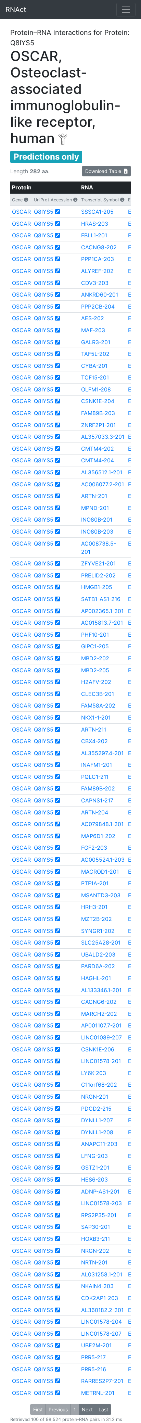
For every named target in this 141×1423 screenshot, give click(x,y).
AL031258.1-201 (101, 1274)
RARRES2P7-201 (102, 1380)
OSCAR (21, 211)
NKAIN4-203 (97, 1286)
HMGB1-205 (96, 587)
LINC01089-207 (101, 1037)
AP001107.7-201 (101, 1025)
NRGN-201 (94, 1096)
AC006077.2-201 (102, 484)
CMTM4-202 (97, 448)
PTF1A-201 (94, 883)
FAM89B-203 (98, 413)
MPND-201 (95, 507)
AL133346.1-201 (101, 990)
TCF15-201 (95, 377)
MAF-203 (93, 330)
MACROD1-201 (100, 871)
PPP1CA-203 (97, 258)
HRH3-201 (94, 906)
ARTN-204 (94, 812)
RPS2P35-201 (98, 1215)
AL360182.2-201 (102, 1310)
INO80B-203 (97, 531)
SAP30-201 (95, 1226)
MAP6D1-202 (98, 836)
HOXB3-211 (95, 1238)
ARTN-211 (93, 729)
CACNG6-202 (99, 1001)
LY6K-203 (93, 1073)
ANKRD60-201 (99, 294)
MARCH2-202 (99, 1013)
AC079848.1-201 (102, 824)
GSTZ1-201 (95, 1167)
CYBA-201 (94, 365)
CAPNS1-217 (97, 800)
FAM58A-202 (98, 705)
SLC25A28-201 (100, 942)
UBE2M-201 (96, 1345)
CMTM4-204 (97, 460)
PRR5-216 (93, 1369)
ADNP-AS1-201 (100, 1191)
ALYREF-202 (97, 270)
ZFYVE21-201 (98, 563)
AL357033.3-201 (102, 436)
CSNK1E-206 (97, 1049)
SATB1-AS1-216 (100, 599)
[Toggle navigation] (126, 9)
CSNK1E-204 (97, 401)
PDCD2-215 (96, 1108)
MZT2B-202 (96, 918)
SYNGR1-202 (98, 930)
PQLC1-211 (94, 776)
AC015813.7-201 (102, 622)
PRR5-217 (93, 1357)
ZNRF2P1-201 (98, 425)
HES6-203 (94, 1179)
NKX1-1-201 (96, 717)
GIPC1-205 (95, 646)
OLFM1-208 (96, 389)
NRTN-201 (94, 1262)
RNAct (15, 9)
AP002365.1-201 (102, 611)
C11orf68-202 (99, 1084)
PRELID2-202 (98, 575)
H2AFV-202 (96, 681)
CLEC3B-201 (97, 693)
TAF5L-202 (95, 353)
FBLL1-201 (94, 235)
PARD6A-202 (98, 966)
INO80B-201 (96, 519)
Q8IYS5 (43, 211)
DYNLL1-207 (97, 1120)
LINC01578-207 (101, 1333)
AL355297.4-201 (102, 753)
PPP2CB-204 (98, 306)
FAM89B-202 (98, 788)
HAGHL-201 (96, 978)
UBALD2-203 (98, 954)
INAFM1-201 (96, 764)
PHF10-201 (95, 634)
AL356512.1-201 (101, 472)
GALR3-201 (95, 342)
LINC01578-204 (101, 1321)
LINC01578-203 (101, 1203)
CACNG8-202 (99, 247)
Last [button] (103, 1409)
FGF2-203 (94, 847)
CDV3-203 (94, 282)
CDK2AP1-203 (99, 1298)
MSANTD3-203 (100, 895)
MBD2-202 (95, 658)
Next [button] (87, 1409)
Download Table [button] (104, 171)
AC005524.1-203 (103, 859)
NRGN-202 (95, 1250)
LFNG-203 (94, 1155)
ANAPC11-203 (99, 1143)
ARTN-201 (94, 495)
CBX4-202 (94, 741)
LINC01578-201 (101, 1061)
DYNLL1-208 (97, 1132)
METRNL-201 (97, 1392)
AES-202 (92, 318)
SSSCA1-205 (97, 211)
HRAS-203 (94, 223)
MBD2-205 (95, 670)
